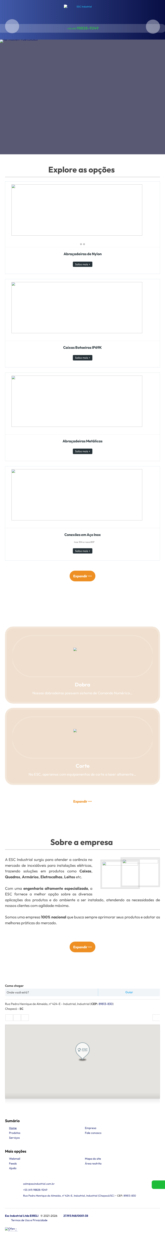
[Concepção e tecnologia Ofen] (13, 1229)
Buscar (12, 26)
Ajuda (12, 1168)
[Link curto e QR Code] (12, 1236)
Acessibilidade (12, 1220)
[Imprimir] (156, 1017)
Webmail (14, 1158)
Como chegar (14, 986)
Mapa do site (93, 1158)
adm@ (39, 1183)
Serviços (14, 1137)
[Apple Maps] (25, 1017)
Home (13, 1128)
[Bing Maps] (17, 1017)
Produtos (14, 1133)
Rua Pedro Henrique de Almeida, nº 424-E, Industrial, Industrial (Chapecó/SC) (68, 1195)
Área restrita (93, 1163)
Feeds (13, 1163)
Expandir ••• (82, 576)
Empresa (90, 1128)
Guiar (129, 992)
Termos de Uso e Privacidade (29, 1220)
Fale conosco (93, 1133)
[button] (82, 1051)
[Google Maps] (9, 1017)
